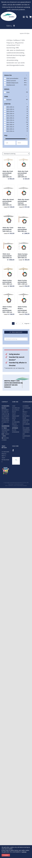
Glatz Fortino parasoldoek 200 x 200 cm (7, 282)
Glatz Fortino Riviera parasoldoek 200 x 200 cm (7, 309)
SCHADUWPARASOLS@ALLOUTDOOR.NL (5, 418)
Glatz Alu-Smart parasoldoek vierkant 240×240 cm (23, 202)
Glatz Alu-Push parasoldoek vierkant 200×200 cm (8, 174)
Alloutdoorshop (15, 411)
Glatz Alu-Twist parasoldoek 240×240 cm (8, 229)
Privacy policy (25, 413)
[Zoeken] (27, 17)
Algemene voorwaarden (26, 408)
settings (24, 852)
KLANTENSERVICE (26, 437)
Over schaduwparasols (16, 422)
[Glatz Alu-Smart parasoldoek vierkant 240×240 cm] (24, 191)
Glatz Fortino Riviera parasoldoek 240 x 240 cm (22, 309)
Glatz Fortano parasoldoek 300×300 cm (22, 256)
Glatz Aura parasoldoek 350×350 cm (22, 229)
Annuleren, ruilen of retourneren (26, 423)
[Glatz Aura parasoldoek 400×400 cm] (8, 246)
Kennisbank (15, 432)
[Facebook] (13, 450)
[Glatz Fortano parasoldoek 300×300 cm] (24, 246)
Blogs (14, 430)
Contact (15, 426)
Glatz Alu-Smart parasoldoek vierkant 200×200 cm (8, 202)
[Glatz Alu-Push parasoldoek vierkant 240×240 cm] (24, 163)
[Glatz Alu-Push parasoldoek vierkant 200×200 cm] (8, 163)
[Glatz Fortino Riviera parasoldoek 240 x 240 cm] (24, 298)
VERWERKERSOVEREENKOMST (26, 432)
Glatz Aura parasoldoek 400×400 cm (7, 256)
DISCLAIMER (26, 428)
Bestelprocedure (26, 417)
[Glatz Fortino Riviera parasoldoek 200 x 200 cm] (8, 298)
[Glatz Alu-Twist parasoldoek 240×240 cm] (8, 219)
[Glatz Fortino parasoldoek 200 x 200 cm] (8, 272)
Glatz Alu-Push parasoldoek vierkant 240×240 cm (23, 174)
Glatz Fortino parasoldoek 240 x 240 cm (22, 282)
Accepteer (5, 855)
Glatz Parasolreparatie (15, 416)
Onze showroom (16, 407)
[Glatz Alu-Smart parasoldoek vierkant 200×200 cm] (8, 191)
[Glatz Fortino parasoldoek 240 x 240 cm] (24, 272)
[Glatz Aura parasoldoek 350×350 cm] (24, 219)
